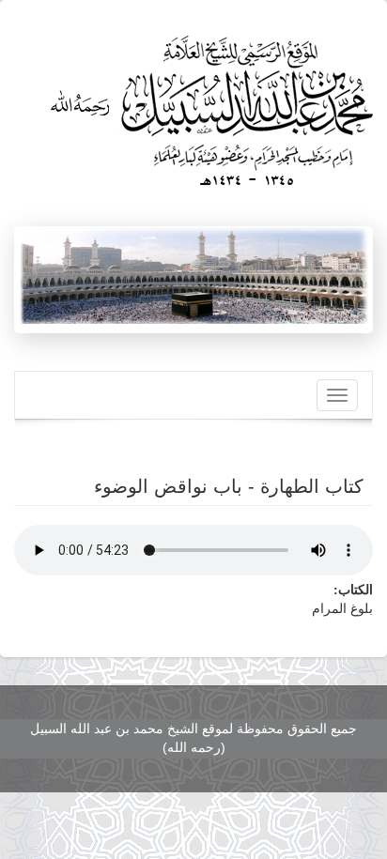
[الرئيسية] (208, 104)
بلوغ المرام (342, 609)
